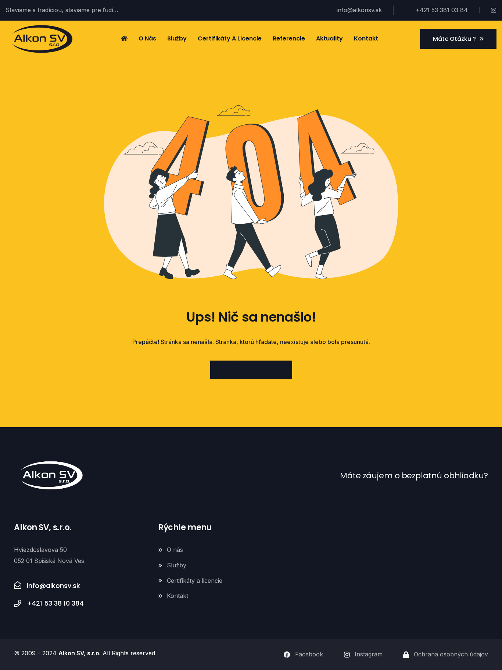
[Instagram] (493, 10)
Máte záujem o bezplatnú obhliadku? (414, 475)
